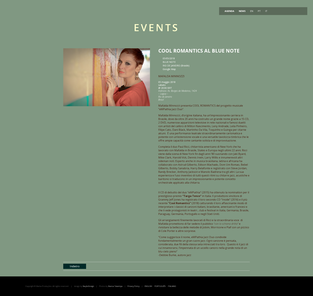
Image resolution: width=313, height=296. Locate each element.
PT (259, 11)
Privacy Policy (133, 286)
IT (266, 11)
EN (251, 11)
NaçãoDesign (88, 286)
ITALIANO (172, 286)
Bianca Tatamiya (115, 286)
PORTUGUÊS (160, 286)
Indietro (75, 266)
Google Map (169, 69)
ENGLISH (148, 286)
